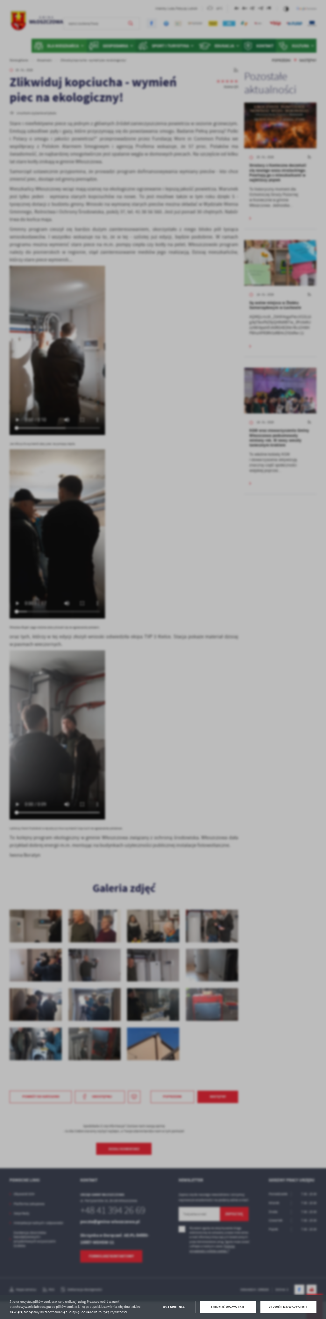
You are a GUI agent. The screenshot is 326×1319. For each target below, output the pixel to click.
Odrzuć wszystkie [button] (228, 1306)
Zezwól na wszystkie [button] (288, 1306)
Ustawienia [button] (174, 1306)
